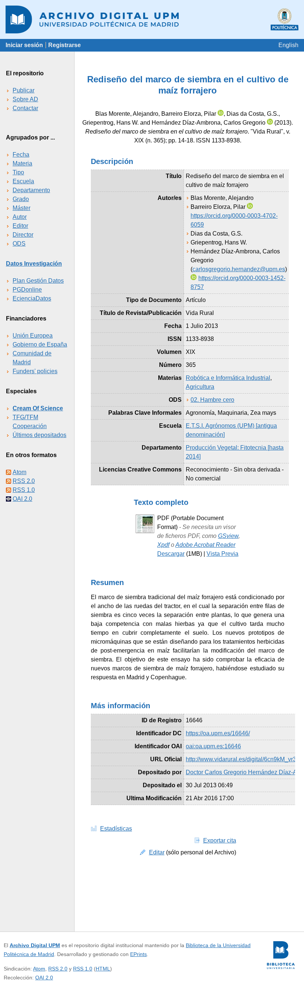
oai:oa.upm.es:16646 (213, 746)
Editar (157, 852)
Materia (22, 163)
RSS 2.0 (24, 481)
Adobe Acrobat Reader (205, 545)
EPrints (138, 954)
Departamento (31, 190)
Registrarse (64, 45)
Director (23, 234)
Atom (19, 472)
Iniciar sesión (24, 45)
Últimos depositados (39, 435)
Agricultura (200, 387)
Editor (20, 226)
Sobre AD (25, 99)
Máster (21, 208)
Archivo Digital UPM (35, 945)
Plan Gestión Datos (38, 280)
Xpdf (163, 545)
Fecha (21, 154)
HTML (103, 969)
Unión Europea (33, 335)
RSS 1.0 (24, 490)
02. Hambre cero (212, 400)
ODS (19, 243)
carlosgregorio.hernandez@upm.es (238, 269)
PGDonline (27, 289)
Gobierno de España (40, 344)
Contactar (25, 108)
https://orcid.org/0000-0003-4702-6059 (234, 220)
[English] (288, 45)
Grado (21, 199)
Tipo (18, 172)
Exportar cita (219, 840)
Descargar (171, 554)
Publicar (23, 90)
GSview (228, 536)
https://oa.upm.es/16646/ (218, 733)
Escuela (23, 181)
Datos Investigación (34, 263)
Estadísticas (116, 828)
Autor (20, 217)
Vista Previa (222, 554)
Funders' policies (35, 371)
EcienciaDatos (32, 298)
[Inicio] (152, 19)
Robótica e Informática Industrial (228, 378)
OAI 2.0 (22, 499)
